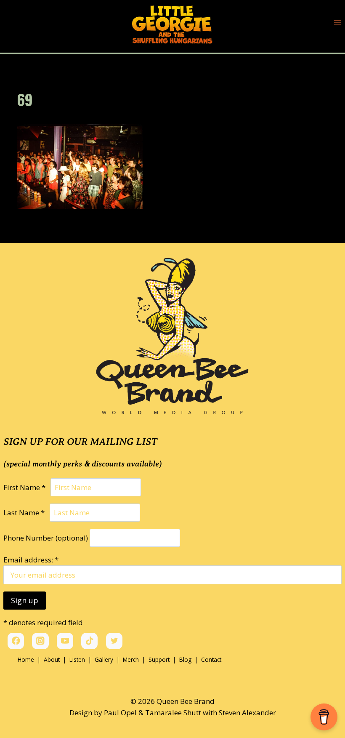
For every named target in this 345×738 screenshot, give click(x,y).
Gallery (104, 659)
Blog (186, 659)
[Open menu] (337, 22)
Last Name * (25, 512)
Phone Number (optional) (45, 538)
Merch (131, 659)
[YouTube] (65, 641)
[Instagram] (40, 641)
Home (26, 659)
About (52, 659)
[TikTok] (89, 641)
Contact (211, 659)
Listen (77, 659)
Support (159, 659)
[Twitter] (114, 641)
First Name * (26, 487)
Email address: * (30, 560)
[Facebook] (16, 641)
